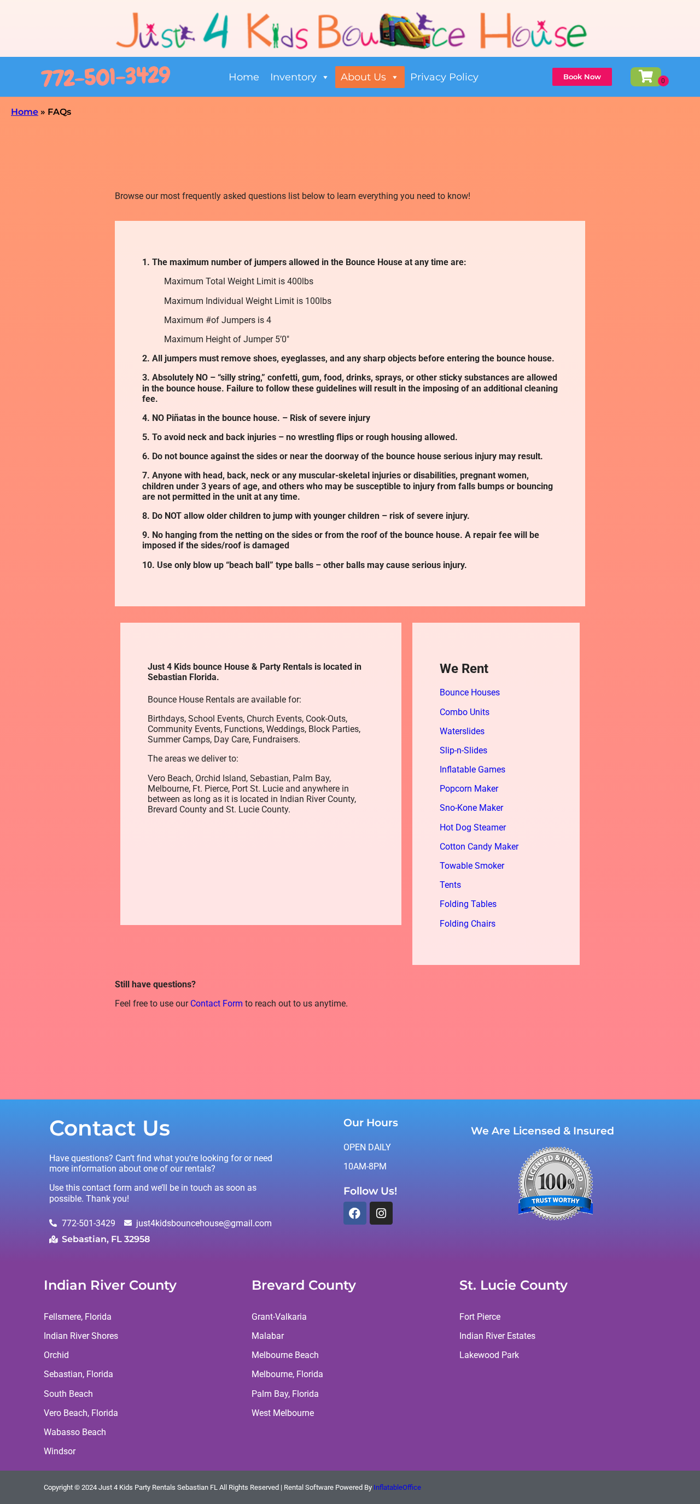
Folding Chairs (467, 923)
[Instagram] (381, 1213)
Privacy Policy (444, 77)
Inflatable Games (472, 769)
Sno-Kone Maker (471, 808)
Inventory (293, 77)
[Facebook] (354, 1213)
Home (244, 77)
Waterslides (462, 731)
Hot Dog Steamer (473, 827)
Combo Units (464, 712)
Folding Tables (468, 904)
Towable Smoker (472, 866)
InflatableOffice (397, 1487)
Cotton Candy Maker (479, 846)
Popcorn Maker (469, 788)
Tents (450, 885)
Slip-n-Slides (463, 750)
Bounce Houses (470, 692)
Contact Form (216, 1003)
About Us (363, 77)
